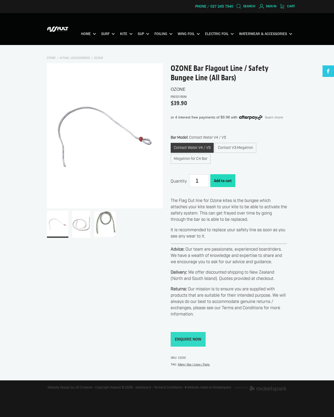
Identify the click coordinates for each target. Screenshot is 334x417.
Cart (290, 6)
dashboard (143, 387)
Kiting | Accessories (75, 58)
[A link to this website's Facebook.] (328, 71)
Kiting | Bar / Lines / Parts (194, 364)
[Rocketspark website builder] (260, 389)
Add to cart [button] (223, 180)
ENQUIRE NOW (188, 339)
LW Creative (83, 387)
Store (51, 58)
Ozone (98, 58)
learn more (274, 117)
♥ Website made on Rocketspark (208, 387)
